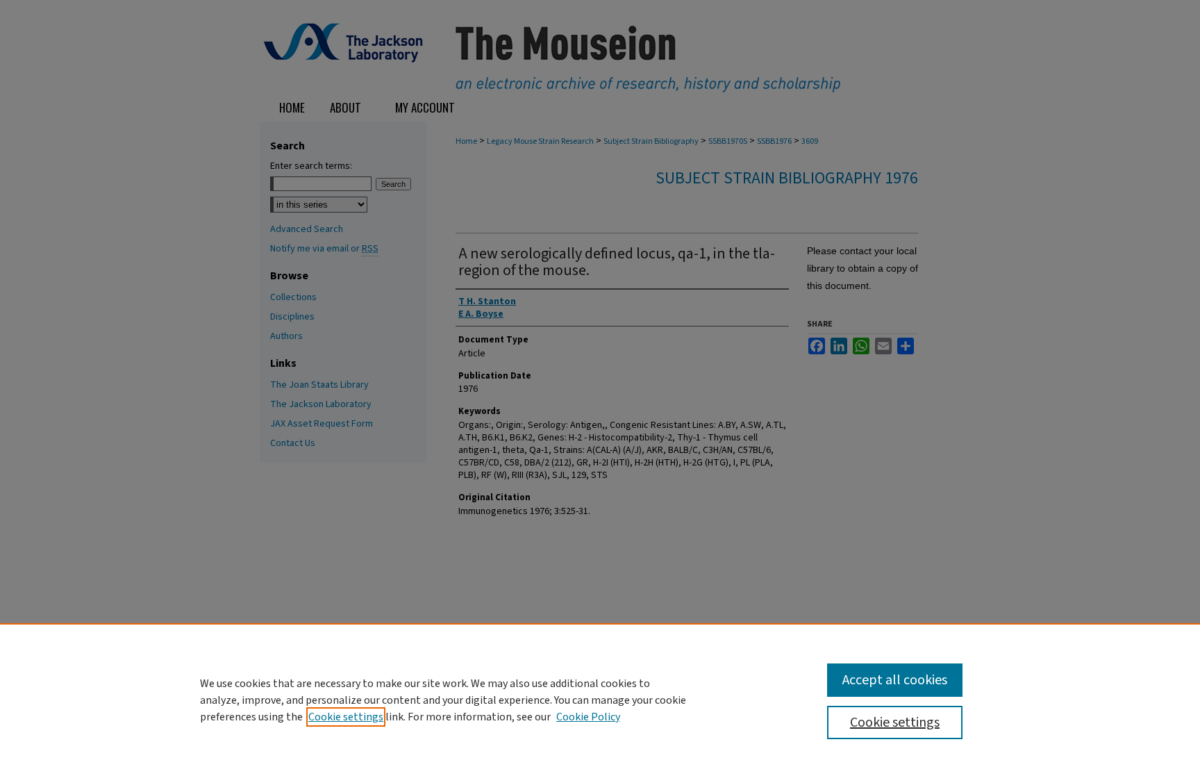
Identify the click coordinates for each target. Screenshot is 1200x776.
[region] (600, 699)
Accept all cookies (894, 680)
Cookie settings (345, 717)
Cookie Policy (588, 717)
